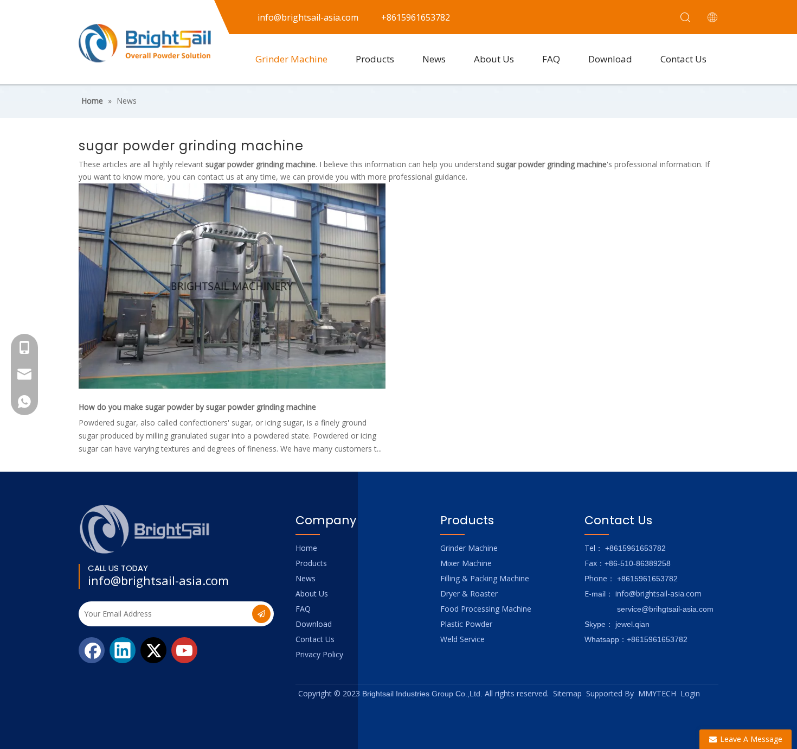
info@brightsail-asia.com (158, 580)
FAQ (551, 59)
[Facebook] (92, 650)
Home (306, 548)
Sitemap (567, 693)
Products (375, 59)
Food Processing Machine (485, 609)
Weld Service (462, 639)
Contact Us (683, 59)
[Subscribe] (261, 614)
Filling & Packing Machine (484, 578)
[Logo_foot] (145, 529)
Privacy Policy (319, 654)
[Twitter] (153, 650)
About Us (494, 59)
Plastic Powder (466, 624)
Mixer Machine (466, 563)
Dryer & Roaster (469, 593)
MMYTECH (657, 693)
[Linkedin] (123, 650)
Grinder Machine (291, 59)
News (434, 59)
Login (690, 693)
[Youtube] (184, 650)
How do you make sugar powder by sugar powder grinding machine (197, 407)
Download (610, 59)
